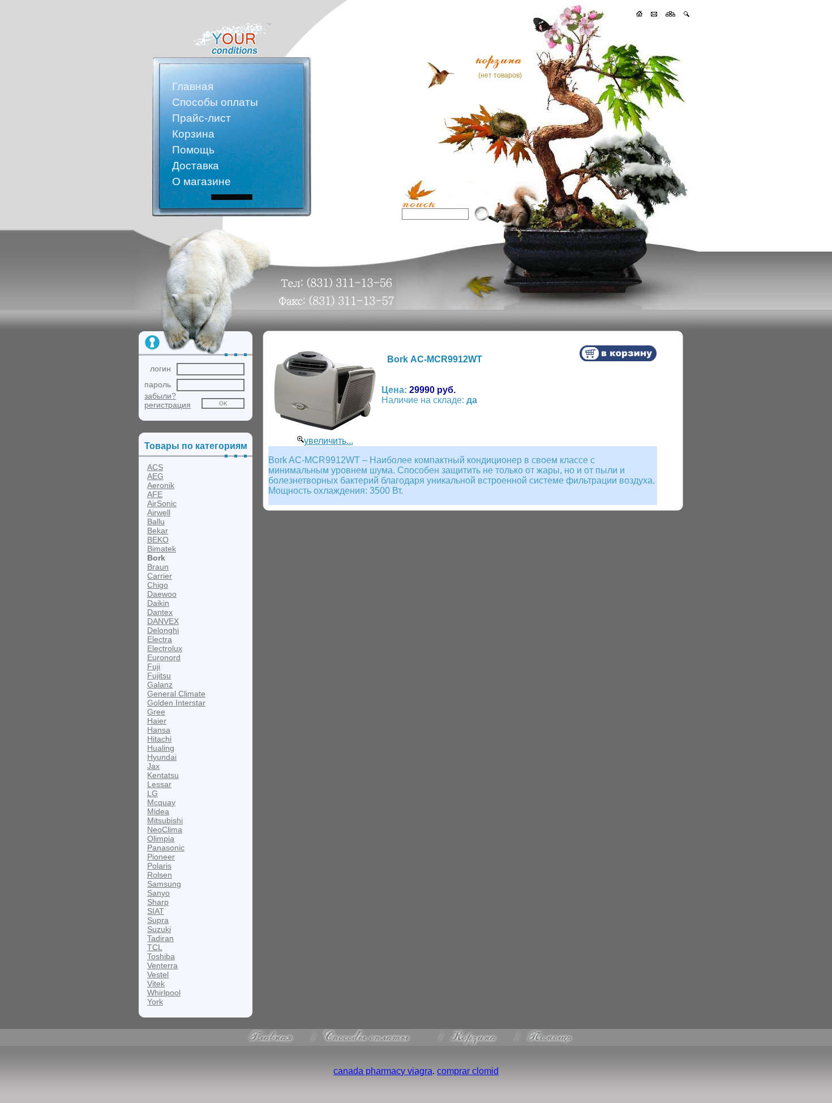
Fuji (153, 666)
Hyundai (162, 757)
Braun (158, 566)
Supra (158, 920)
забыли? (160, 395)
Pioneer (161, 856)
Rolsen (159, 874)
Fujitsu (159, 675)
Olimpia (160, 838)
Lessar (159, 784)
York (155, 1001)
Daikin (158, 603)
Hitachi (159, 738)
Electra (159, 639)
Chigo (157, 584)
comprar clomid (468, 1071)
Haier (156, 720)
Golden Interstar (176, 702)
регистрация (167, 404)
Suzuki (159, 929)
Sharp (158, 902)
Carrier (159, 575)
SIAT (155, 911)
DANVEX (163, 621)
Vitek (156, 983)
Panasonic (166, 847)
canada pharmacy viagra (382, 1071)
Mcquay (161, 802)
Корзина (193, 134)
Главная (192, 86)
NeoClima (164, 829)
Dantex (160, 612)
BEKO (158, 539)
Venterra (162, 965)
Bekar (157, 530)
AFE (154, 494)
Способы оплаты (215, 102)
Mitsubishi (165, 820)
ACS (155, 467)
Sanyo (158, 892)
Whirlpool (164, 992)
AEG (155, 476)
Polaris (159, 865)
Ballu (156, 521)
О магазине (201, 181)
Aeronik (160, 485)
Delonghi (163, 630)
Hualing (160, 748)
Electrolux (164, 648)
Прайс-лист (201, 118)
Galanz (160, 684)
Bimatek (161, 548)
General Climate (176, 693)
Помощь (193, 150)
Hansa (158, 729)
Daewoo (162, 593)
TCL (154, 947)
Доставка (195, 166)
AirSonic (162, 503)
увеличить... (328, 441)
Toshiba (161, 956)
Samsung (164, 883)
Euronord (164, 657)
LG (152, 793)
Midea (158, 811)
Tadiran (160, 938)
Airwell (158, 512)
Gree (156, 711)
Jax (153, 766)
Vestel (158, 974)
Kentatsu (163, 775)
